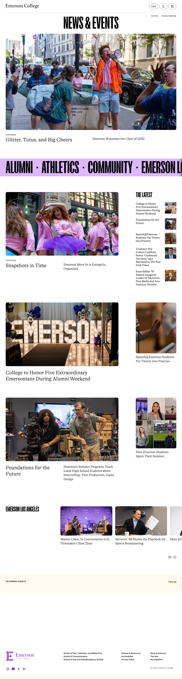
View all (172, 581)
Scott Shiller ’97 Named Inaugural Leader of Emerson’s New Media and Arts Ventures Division (148, 278)
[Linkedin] (24, 669)
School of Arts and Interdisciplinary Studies (84, 659)
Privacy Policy (127, 659)
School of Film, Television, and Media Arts (83, 653)
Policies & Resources (130, 653)
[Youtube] (13, 669)
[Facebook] (18, 669)
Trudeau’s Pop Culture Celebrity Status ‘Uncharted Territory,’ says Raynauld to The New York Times (148, 257)
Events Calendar (169, 16)
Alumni (19, 167)
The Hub (154, 656)
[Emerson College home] (33, 656)
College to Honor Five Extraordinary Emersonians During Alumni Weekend (148, 208)
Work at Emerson (158, 653)
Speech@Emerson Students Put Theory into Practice (148, 237)
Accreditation (156, 659)
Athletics (60, 167)
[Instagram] (8, 669)
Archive (154, 16)
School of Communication (75, 656)
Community (11, 135)
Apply (153, 6)
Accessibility (127, 656)
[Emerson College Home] (17, 5)
